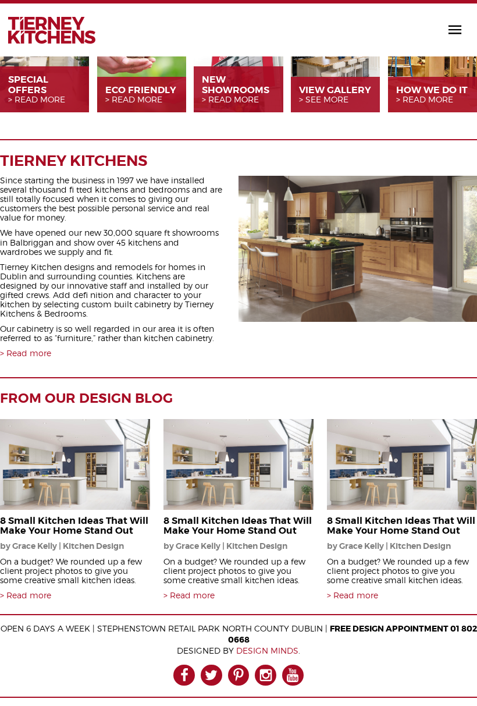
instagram (265, 675)
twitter (211, 675)
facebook (184, 675)
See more (326, 99)
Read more (40, 99)
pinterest (239, 675)
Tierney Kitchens (51, 30)
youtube (293, 675)
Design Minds (267, 650)
